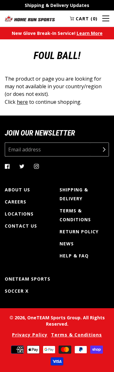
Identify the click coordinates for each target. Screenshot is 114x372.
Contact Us (21, 226)
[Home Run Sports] (30, 18)
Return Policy (79, 232)
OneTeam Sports (27, 279)
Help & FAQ (74, 256)
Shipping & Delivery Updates (57, 5)
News (67, 244)
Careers (15, 202)
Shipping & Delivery (74, 194)
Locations (19, 214)
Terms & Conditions (75, 215)
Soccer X (16, 291)
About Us (17, 190)
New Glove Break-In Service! (57, 33)
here (22, 101)
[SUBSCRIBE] (99, 149)
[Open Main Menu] (105, 18)
